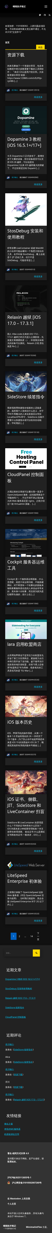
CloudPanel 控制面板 (15, 1017)
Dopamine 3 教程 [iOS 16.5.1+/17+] (22, 979)
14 (31, 936)
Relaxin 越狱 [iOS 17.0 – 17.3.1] (20, 998)
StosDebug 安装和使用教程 (18, 988)
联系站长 (11, 1161)
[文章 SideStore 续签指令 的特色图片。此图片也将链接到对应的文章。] (26, 381)
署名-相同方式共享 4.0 (18, 1153)
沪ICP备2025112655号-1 (19, 1177)
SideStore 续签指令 (14, 1007)
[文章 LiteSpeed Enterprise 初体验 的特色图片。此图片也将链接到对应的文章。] (26, 865)
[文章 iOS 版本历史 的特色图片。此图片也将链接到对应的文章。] (26, 706)
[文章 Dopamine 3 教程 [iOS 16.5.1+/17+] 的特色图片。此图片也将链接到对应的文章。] (26, 120)
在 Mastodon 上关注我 (18, 1198)
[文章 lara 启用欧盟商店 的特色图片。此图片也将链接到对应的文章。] (26, 629)
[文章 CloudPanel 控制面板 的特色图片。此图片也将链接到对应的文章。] (26, 458)
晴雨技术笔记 (19, 6)
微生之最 (8, 1123)
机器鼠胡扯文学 (11, 1134)
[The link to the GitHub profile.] (44, 15)
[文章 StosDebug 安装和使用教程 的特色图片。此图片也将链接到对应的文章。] (26, 209)
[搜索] (36, 953)
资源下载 (18, 1074)
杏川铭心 (9, 1044)
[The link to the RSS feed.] (49, 15)
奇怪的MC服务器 (12, 1129)
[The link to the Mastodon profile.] (40, 15)
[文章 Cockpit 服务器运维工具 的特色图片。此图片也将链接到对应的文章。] (26, 543)
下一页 (38, 936)
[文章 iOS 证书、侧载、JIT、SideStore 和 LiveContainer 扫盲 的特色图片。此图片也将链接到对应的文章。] (26, 782)
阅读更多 (38, 97)
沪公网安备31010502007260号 (27, 1182)
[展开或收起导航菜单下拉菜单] (46, 6)
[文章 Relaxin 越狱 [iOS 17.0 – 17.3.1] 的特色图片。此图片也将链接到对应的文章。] (26, 298)
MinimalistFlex (34, 1227)
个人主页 (11, 1203)
